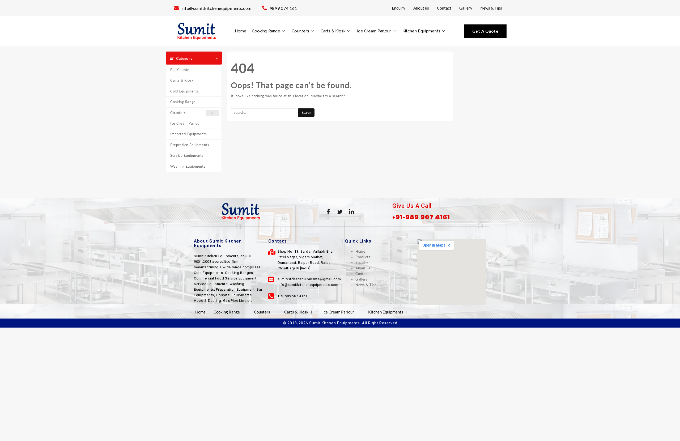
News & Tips (491, 8)
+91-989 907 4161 (421, 216)
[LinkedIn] (352, 211)
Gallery (465, 8)
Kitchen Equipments (421, 31)
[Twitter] (340, 211)
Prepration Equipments (189, 145)
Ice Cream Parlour (374, 31)
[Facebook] (328, 211)
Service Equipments (187, 155)
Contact (444, 8)
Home (240, 31)
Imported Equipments (188, 134)
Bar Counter (180, 69)
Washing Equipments (188, 166)
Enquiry (398, 8)
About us (421, 8)
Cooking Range (266, 31)
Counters (300, 31)
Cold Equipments (184, 91)
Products (363, 257)
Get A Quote (485, 31)
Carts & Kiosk (333, 31)
